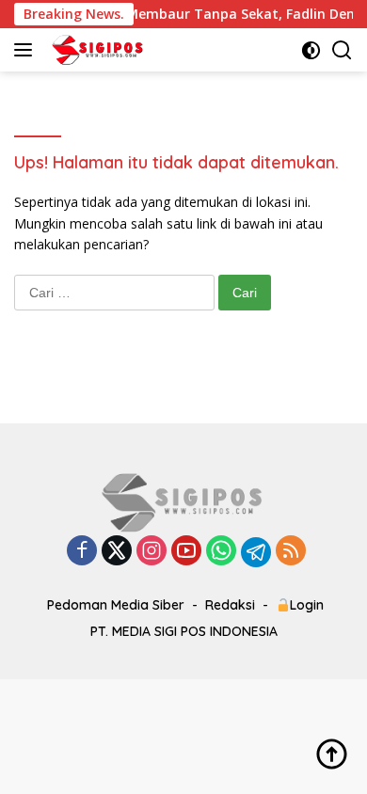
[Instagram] (151, 551)
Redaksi (230, 604)
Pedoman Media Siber (115, 604)
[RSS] (291, 551)
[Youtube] (186, 551)
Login (307, 604)
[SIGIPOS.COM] (95, 50)
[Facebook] (82, 551)
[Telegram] (256, 552)
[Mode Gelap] (311, 50)
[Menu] (27, 50)
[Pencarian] (342, 50)
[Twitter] (117, 551)
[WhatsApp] (221, 551)
